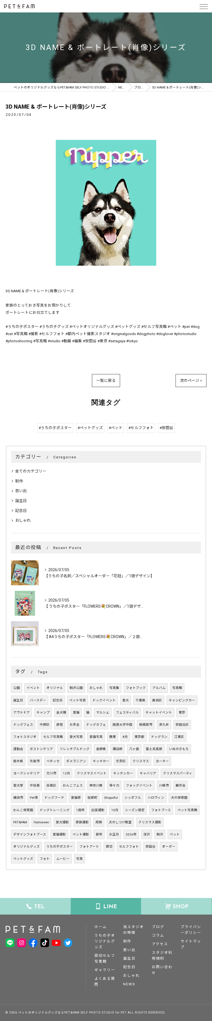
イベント (33, 688)
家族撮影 (82, 822)
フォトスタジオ (24, 737)
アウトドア (21, 712)
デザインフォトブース (29, 834)
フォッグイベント (139, 785)
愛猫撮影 (59, 834)
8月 (125, 737)
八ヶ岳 (134, 749)
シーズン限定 (135, 810)
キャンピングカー (182, 700)
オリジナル (54, 688)
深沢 (146, 834)
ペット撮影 (81, 834)
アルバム (159, 688)
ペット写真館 (187, 810)
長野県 (101, 749)
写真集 (114, 688)
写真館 (177, 688)
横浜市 (18, 798)
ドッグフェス (23, 725)
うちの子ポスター (59, 846)
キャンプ (43, 712)
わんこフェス (73, 785)
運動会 (18, 749)
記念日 (21, 510)
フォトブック (136, 688)
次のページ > (191, 380)
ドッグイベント (104, 700)
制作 (19, 481)
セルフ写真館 (53, 737)
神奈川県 (96, 785)
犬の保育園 (179, 798)
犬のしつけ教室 (120, 822)
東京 (182, 712)
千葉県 (140, 700)
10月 (114, 810)
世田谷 (150, 846)
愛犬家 (18, 785)
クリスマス (140, 761)
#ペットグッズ (90, 427)
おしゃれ (23, 520)
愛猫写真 (96, 737)
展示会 (181, 785)
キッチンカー (123, 773)
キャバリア (148, 773)
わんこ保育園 (23, 810)
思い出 (21, 491)
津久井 (164, 725)
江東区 (179, 737)
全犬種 (61, 712)
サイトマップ (191, 944)
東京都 (139, 737)
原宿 (59, 725)
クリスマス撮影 (149, 822)
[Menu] (203, 6)
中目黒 (35, 785)
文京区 (121, 761)
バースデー (38, 700)
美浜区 (157, 700)
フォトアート (89, 846)
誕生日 (21, 500)
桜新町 (92, 798)
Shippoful (111, 798)
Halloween (41, 822)
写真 (79, 859)
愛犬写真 (76, 737)
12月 (66, 773)
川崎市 (164, 785)
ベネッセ (53, 761)
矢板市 (35, 761)
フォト (45, 859)
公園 (16, 688)
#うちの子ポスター (55, 427)
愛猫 (76, 712)
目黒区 (51, 785)
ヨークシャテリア (26, 773)
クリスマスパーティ (177, 773)
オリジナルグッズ (26, 846)
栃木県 (18, 761)
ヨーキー (162, 761)
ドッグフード (54, 798)
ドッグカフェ (96, 725)
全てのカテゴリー (30, 471)
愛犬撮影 (62, 822)
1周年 (80, 810)
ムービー (63, 859)
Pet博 (34, 798)
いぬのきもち (179, 749)
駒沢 (160, 834)
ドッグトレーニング (55, 810)
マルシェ (102, 712)
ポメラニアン (76, 761)
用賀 (99, 822)
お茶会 (75, 725)
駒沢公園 (76, 688)
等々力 (114, 785)
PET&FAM (20, 822)
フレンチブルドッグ (74, 749)
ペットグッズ (23, 859)
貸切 (109, 846)
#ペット (116, 427)
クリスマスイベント (92, 773)
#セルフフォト (141, 427)
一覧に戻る (106, 380)
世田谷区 (182, 725)
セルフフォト (129, 846)
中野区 (45, 725)
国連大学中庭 (122, 725)
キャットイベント (158, 712)
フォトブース (161, 810)
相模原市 (145, 725)
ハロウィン (156, 798)
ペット (175, 834)
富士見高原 (154, 749)
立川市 (51, 773)
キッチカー (101, 761)
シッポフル (132, 798)
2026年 (131, 834)
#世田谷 (166, 427)
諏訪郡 (118, 749)
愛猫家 (76, 798)
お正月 (114, 834)
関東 (112, 737)
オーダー (168, 846)
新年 (99, 834)
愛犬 (125, 700)
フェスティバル (127, 712)
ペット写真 (77, 700)
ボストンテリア (41, 749)
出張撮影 (98, 810)
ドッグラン (159, 737)
